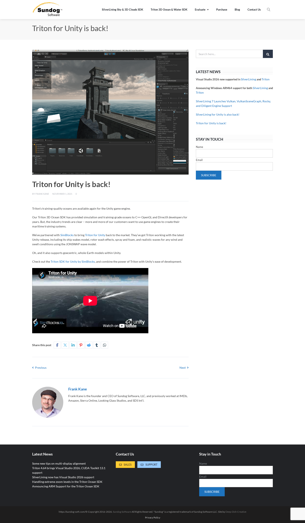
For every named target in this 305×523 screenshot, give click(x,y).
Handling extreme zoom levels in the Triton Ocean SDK (67, 481)
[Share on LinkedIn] (73, 345)
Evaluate (200, 9)
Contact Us (254, 9)
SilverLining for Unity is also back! (217, 114)
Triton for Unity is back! (211, 123)
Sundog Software (122, 511)
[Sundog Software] (47, 9)
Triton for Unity (95, 235)
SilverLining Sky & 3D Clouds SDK (122, 9)
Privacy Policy (152, 518)
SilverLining (248, 79)
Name (199, 147)
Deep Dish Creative (236, 511)
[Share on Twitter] (65, 345)
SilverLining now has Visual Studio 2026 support (63, 477)
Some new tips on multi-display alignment (59, 463)
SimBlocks (67, 235)
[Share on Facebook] (57, 345)
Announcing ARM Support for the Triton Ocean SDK (65, 486)
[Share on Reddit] (88, 345)
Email (199, 160)
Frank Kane (42, 193)
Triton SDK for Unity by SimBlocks (73, 261)
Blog (237, 9)
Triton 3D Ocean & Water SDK (169, 9)
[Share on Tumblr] (96, 345)
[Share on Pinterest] (81, 345)
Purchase (221, 9)
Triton (266, 79)
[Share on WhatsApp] (104, 345)
